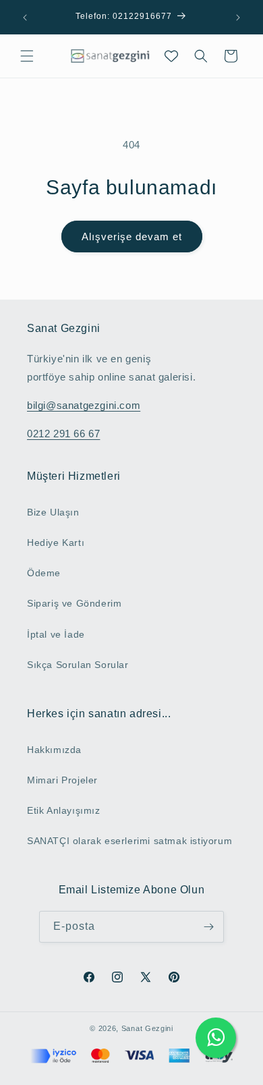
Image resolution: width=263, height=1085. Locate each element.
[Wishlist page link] (171, 56)
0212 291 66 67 (63, 433)
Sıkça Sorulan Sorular (78, 664)
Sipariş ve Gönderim (74, 603)
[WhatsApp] (216, 1038)
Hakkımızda (54, 749)
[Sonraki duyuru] (238, 17)
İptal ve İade (56, 634)
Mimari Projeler (62, 780)
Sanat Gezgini (147, 1028)
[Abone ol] (208, 927)
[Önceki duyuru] (25, 17)
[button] (27, 56)
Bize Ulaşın (53, 512)
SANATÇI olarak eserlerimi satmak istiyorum (129, 840)
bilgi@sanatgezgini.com (83, 405)
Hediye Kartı (55, 542)
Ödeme (44, 572)
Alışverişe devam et (132, 236)
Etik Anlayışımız (63, 810)
